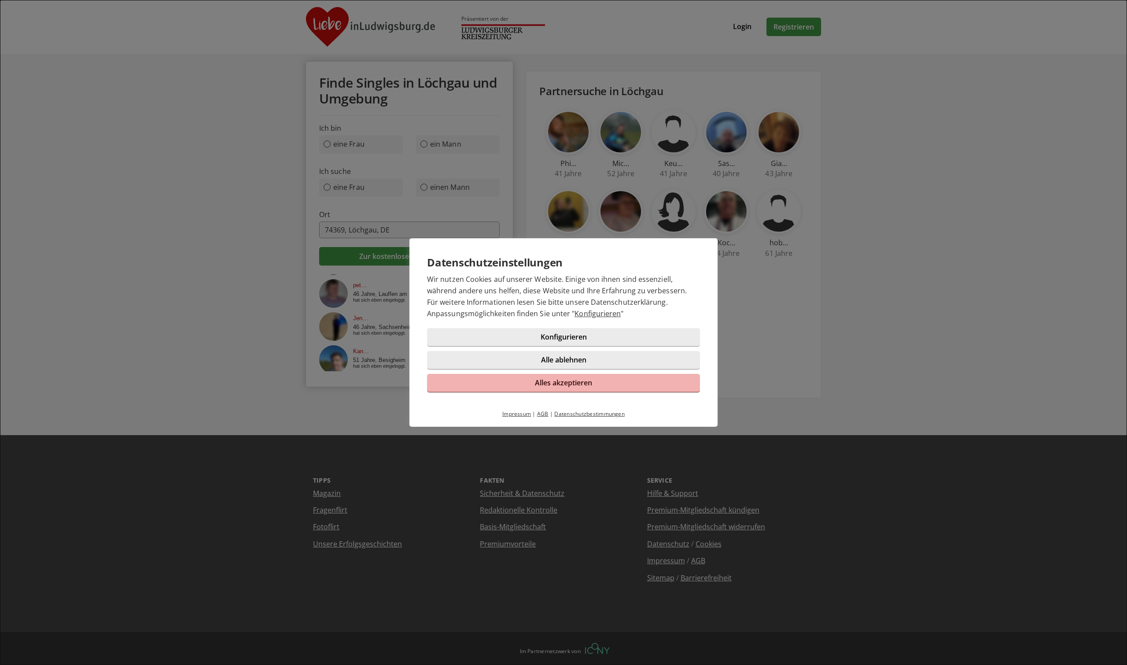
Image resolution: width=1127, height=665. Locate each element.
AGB (543, 413)
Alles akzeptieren (563, 383)
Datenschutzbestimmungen (589, 413)
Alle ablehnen (563, 360)
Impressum (516, 413)
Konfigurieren (598, 313)
